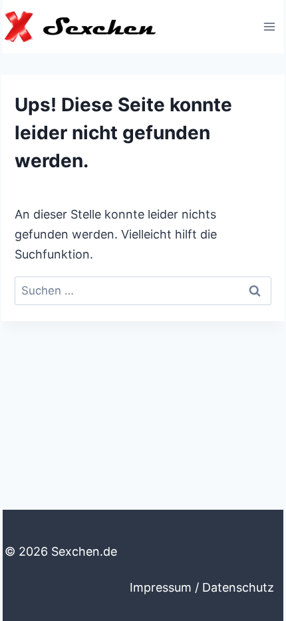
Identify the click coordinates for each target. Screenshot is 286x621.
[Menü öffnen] (269, 26)
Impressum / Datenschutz (202, 587)
